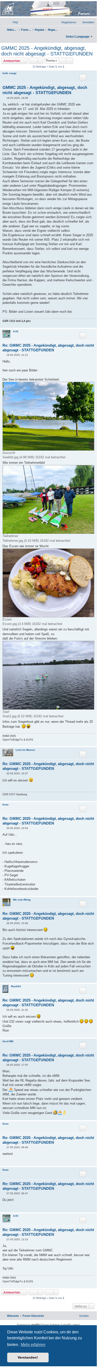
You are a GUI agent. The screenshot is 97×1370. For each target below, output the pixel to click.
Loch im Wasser (25, 750)
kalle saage (9, 73)
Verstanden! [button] (28, 1357)
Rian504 (16, 986)
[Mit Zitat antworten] (83, 77)
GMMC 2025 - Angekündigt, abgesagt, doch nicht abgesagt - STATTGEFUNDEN (47, 50)
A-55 (15, 331)
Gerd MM (7, 1041)
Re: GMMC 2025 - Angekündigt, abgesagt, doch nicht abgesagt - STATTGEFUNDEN (48, 347)
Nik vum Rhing (22, 899)
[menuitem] (13, 22)
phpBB (35, 1324)
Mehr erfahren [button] (33, 1345)
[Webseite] (48, 8)
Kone (5, 804)
